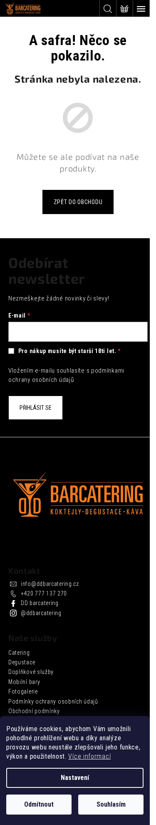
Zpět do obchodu (78, 202)
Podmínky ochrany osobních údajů (53, 701)
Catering (19, 652)
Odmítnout (39, 804)
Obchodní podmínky (34, 711)
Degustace (21, 662)
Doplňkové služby (31, 672)
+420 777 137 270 (44, 593)
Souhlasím (111, 804)
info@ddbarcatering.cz (50, 583)
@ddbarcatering (41, 613)
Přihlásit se (36, 407)
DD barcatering (40, 603)
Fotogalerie (23, 691)
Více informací (89, 756)
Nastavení (75, 778)
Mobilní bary (24, 682)
